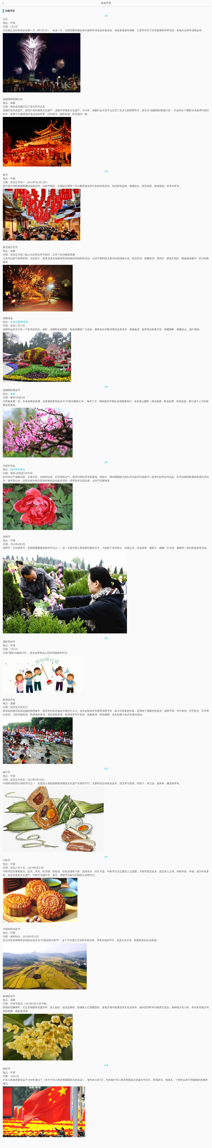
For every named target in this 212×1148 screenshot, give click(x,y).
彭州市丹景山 (17, 469)
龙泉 (12, 394)
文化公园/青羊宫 (19, 322)
